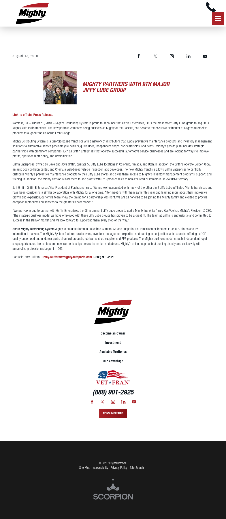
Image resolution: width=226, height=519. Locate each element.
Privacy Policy (119, 467)
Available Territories (113, 352)
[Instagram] (172, 56)
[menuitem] (113, 333)
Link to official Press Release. (33, 115)
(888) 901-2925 (104, 257)
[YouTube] (205, 56)
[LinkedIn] (188, 56)
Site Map (84, 467)
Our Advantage (113, 361)
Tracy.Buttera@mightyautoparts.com (67, 257)
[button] (8, 17)
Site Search (137, 467)
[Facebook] (138, 56)
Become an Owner (113, 333)
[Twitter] (155, 56)
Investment (113, 342)
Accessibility (100, 467)
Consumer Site (113, 413)
